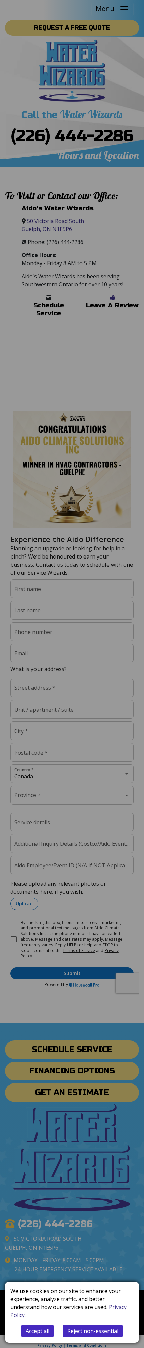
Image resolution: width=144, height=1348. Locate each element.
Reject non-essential (92, 1331)
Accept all (37, 1331)
